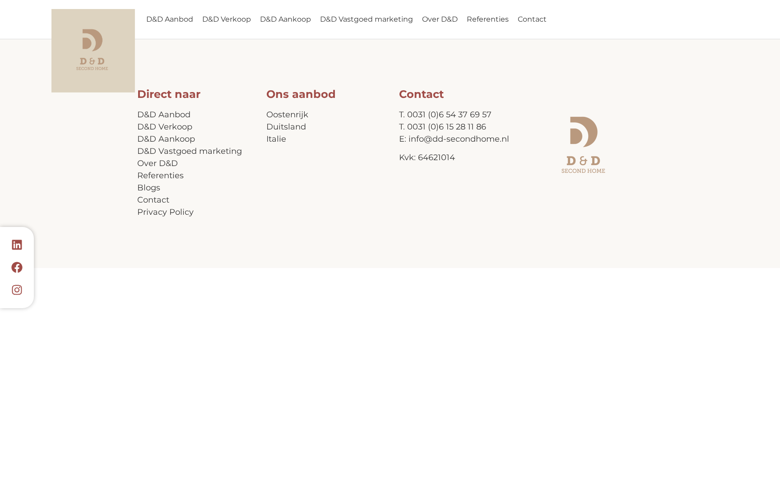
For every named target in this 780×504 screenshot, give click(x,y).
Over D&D (440, 19)
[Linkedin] (17, 245)
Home (93, 50)
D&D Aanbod (169, 19)
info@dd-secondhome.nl (459, 139)
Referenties (488, 19)
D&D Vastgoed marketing (366, 19)
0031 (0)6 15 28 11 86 (446, 127)
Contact (532, 19)
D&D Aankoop (285, 19)
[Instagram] (17, 290)
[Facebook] (17, 267)
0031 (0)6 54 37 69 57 (449, 115)
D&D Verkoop (226, 19)
